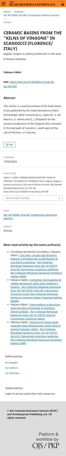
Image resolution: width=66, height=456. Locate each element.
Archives (18, 11)
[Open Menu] (3, 3)
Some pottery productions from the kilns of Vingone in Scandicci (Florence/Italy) (35, 308)
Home (7, 11)
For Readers (11, 362)
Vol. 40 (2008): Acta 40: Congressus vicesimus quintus (31, 15)
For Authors (11, 367)
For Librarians (12, 373)
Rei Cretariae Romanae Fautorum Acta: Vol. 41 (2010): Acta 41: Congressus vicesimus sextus (34, 315)
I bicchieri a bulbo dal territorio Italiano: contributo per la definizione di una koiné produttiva (34, 259)
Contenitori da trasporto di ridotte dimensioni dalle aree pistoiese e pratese (36, 283)
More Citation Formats (18, 198)
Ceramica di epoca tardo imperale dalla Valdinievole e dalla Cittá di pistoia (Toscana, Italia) (35, 325)
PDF (10, 144)
